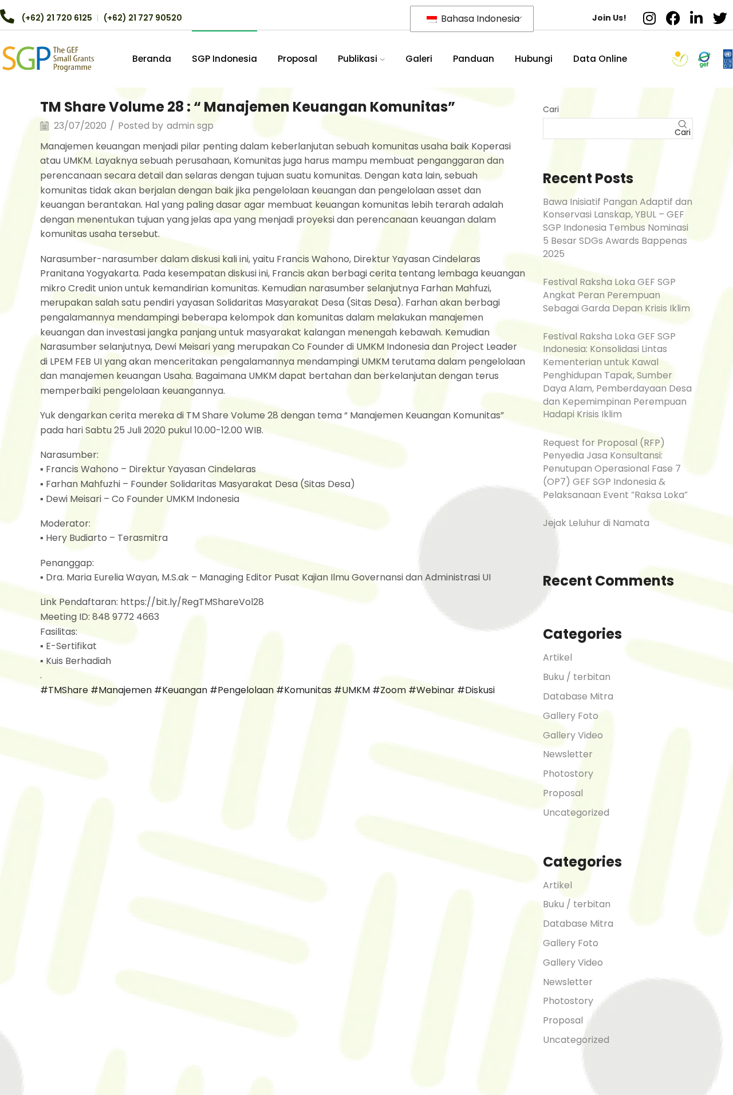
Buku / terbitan (576, 676)
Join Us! (609, 17)
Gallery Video (573, 735)
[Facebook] (672, 17)
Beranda (151, 59)
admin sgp (190, 126)
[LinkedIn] (696, 17)
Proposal (297, 59)
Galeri (418, 59)
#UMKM (352, 690)
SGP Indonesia (224, 59)
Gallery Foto (570, 715)
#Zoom (389, 690)
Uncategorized (576, 812)
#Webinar (431, 690)
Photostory (568, 773)
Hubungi (534, 59)
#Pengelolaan (242, 690)
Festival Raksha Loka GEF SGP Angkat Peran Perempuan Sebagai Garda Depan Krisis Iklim (616, 295)
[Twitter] (719, 17)
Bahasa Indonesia (479, 18)
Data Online (600, 59)
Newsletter (568, 754)
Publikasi (357, 59)
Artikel (557, 657)
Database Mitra (578, 696)
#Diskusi (476, 690)
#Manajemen (121, 690)
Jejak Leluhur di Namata (596, 522)
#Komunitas (304, 690)
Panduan (473, 59)
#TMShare (64, 690)
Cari (551, 109)
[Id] (48, 58)
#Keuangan (180, 690)
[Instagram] (649, 17)
